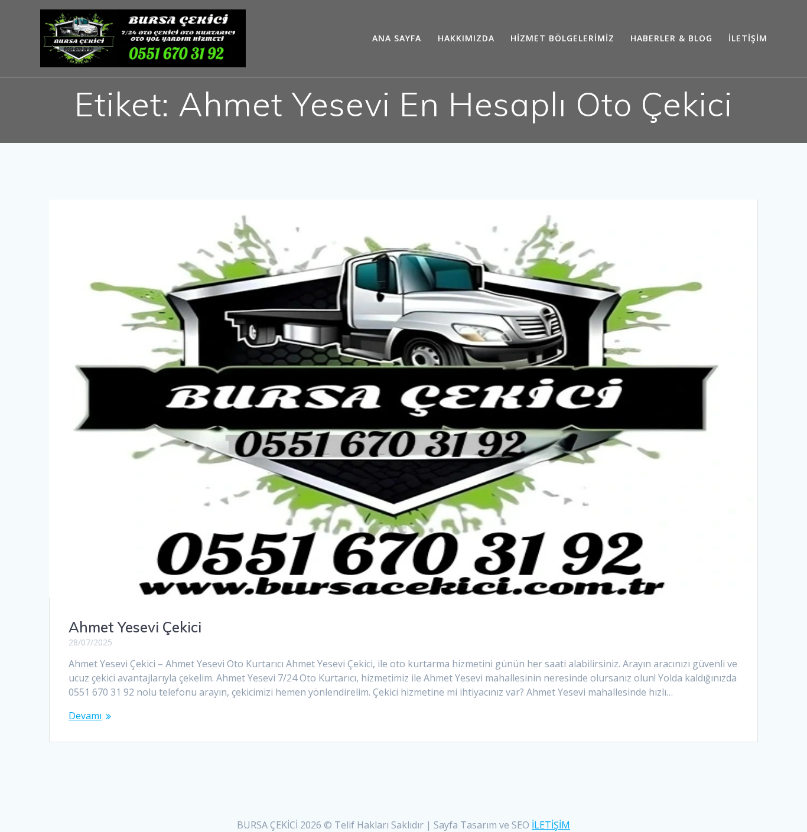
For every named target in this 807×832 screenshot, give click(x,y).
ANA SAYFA (396, 38)
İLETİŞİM (747, 38)
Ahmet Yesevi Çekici (135, 627)
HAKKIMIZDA (466, 38)
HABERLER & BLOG (671, 38)
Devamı (85, 715)
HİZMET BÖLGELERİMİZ (562, 38)
